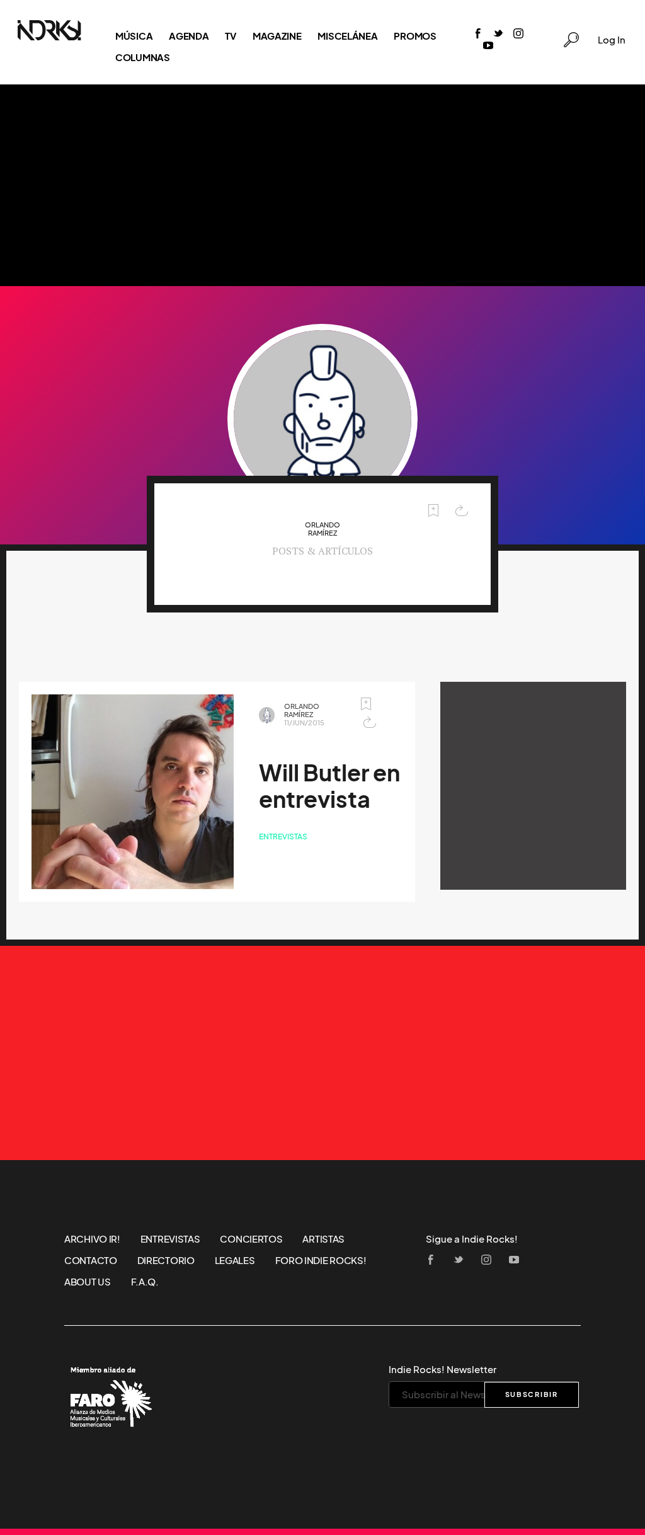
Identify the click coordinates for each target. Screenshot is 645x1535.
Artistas (323, 1239)
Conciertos (251, 1239)
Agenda (188, 36)
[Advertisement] (322, 185)
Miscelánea (347, 36)
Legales (235, 1260)
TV (230, 36)
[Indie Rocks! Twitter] (498, 34)
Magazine (277, 36)
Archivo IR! (92, 1239)
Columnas (142, 57)
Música (133, 36)
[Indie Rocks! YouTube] (488, 46)
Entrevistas (283, 836)
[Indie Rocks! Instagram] (518, 34)
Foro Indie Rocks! (321, 1260)
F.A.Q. (145, 1281)
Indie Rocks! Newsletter (442, 1369)
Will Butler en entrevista (329, 786)
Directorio (166, 1260)
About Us (87, 1281)
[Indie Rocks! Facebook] (478, 34)
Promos (415, 36)
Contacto (90, 1260)
